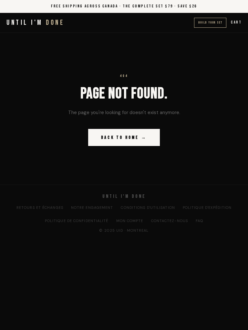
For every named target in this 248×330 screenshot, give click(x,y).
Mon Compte (129, 220)
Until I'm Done (124, 196)
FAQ (199, 220)
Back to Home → (124, 137)
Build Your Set (210, 22)
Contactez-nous (169, 220)
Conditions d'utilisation (148, 207)
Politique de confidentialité (76, 220)
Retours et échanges (39, 207)
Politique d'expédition (207, 207)
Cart (236, 22)
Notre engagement (92, 207)
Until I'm (35, 22)
